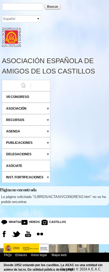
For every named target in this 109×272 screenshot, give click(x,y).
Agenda (13, 131)
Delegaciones (18, 154)
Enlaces (21, 255)
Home (11, 85)
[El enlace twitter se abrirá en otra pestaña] (16, 234)
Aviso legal (39, 255)
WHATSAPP (13, 221)
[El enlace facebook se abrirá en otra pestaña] (4, 234)
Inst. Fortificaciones (24, 177)
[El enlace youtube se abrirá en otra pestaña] (28, 234)
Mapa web (59, 255)
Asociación (16, 108)
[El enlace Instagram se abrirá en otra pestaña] (40, 234)
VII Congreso (17, 97)
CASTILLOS (53, 221)
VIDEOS (33, 221)
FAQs (8, 255)
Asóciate (14, 166)
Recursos (15, 120)
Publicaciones (19, 143)
